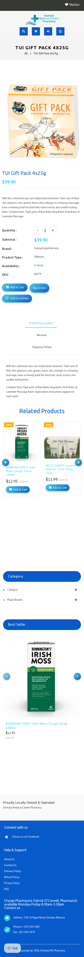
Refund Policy (11, 877)
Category (12, 589)
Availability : (11, 266)
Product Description (41, 323)
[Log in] (48, 31)
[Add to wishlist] (36, 425)
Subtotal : (9, 239)
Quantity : (9, 230)
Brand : (7, 249)
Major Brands (14, 599)
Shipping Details (42, 347)
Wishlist (74, 5)
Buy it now (39, 288)
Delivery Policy (12, 871)
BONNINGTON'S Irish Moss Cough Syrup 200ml (36, 725)
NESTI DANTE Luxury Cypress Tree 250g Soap (60, 469)
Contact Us (10, 865)
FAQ (6, 889)
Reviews (42, 335)
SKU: (5, 274)
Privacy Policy (12, 883)
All (26, 53)
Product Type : (12, 257)
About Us (9, 859)
